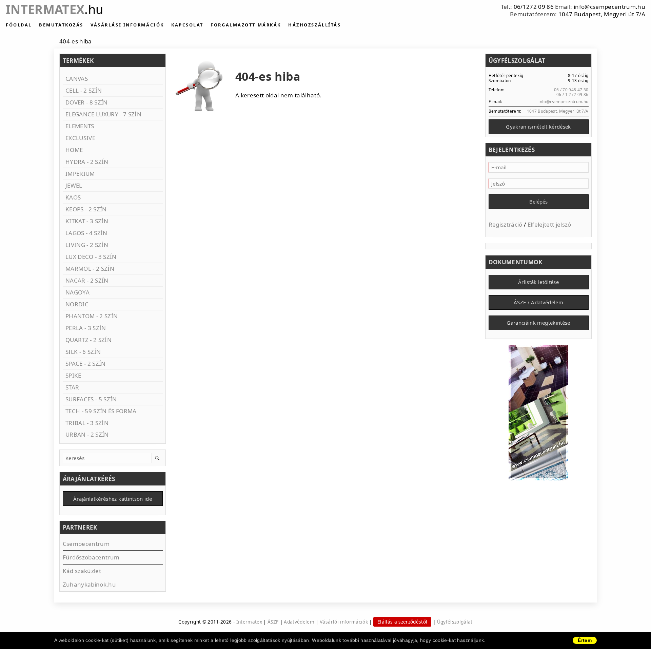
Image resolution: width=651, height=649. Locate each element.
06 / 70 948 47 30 (571, 89)
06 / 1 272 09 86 (572, 94)
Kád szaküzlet (82, 571)
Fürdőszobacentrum (91, 557)
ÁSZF (273, 621)
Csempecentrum (86, 544)
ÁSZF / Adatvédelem (538, 302)
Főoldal (19, 25)
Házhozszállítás (314, 25)
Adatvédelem (299, 621)
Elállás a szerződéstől (402, 621)
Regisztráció (505, 224)
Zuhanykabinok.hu (89, 584)
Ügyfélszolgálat (455, 621)
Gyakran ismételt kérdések (538, 126)
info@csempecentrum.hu (609, 7)
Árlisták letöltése (538, 282)
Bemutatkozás (61, 25)
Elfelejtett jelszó (549, 224)
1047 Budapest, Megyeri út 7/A (601, 14)
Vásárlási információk (127, 25)
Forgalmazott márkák (246, 25)
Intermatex (54, 9)
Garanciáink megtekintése (538, 322)
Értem (585, 640)
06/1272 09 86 (534, 7)
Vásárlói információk (344, 621)
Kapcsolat (187, 25)
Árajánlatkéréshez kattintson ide (112, 498)
